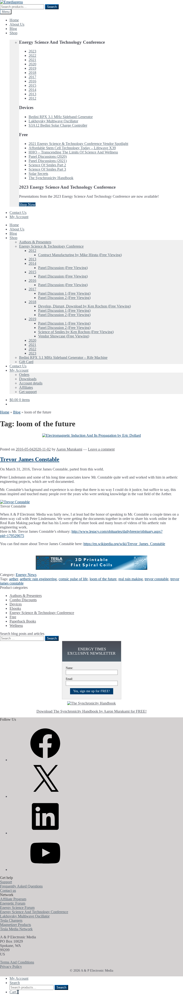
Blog (13, 29)
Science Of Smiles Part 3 (47, 169)
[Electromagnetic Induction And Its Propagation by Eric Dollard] (91, 435)
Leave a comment (101, 449)
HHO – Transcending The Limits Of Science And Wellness (73, 152)
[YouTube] (45, 870)
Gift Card (26, 362)
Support (6, 882)
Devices (16, 604)
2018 (32, 73)
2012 (32, 98)
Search (52, 7)
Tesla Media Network (16, 929)
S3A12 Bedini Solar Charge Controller (58, 125)
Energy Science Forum (17, 908)
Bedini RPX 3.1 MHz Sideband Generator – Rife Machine (63, 357)
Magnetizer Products (15, 925)
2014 (32, 90)
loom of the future (103, 579)
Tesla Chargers (11, 920)
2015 (32, 85)
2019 (32, 68)
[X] (45, 796)
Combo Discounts (23, 600)
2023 (32, 51)
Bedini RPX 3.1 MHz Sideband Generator (61, 117)
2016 (32, 81)
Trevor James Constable (29, 459)
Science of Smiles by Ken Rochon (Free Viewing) (76, 332)
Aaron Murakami (69, 449)
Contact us (8, 890)
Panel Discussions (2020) (48, 156)
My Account (19, 217)
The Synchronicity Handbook (51, 178)
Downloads (27, 379)
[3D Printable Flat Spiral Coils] (91, 568)
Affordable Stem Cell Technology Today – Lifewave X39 (72, 148)
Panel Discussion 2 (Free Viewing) (64, 298)
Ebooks (15, 608)
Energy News (26, 575)
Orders (24, 375)
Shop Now (27, 204)
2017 (32, 77)
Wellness (16, 626)
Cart (14, 992)
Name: (69, 668)
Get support (28, 392)
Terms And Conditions (17, 962)
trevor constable (156, 579)
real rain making (130, 579)
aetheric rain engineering (38, 579)
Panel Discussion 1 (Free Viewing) (64, 293)
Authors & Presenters (35, 242)
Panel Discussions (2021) (48, 161)
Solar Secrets (38, 174)
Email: (69, 679)
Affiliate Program (13, 899)
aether (13, 579)
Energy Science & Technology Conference (51, 246)
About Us (17, 24)
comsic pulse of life (73, 579)
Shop (13, 33)
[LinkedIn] (45, 833)
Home (14, 20)
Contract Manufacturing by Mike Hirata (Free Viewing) (80, 255)
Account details (30, 383)
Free (13, 617)
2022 (32, 55)
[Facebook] (45, 760)
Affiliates (26, 387)
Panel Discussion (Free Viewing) (63, 268)
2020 (32, 64)
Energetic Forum (12, 903)
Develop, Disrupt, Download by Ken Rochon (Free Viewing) (84, 306)
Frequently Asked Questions (21, 886)
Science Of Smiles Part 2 (47, 165)
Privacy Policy (11, 966)
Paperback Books (23, 621)
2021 (32, 60)
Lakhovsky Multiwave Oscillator (53, 121)
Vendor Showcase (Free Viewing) (63, 336)
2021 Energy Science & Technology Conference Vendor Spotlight (78, 144)
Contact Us (18, 213)
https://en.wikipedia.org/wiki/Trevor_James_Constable (124, 544)
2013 (32, 94)
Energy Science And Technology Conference (34, 912)
